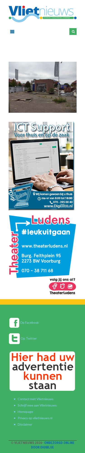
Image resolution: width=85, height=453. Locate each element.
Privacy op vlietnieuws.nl (35, 418)
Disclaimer (25, 424)
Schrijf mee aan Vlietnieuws (37, 405)
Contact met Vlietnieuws (35, 399)
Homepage (25, 412)
